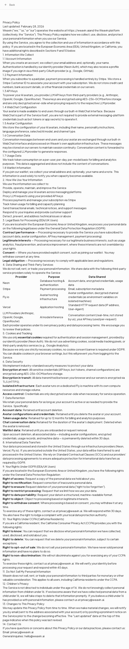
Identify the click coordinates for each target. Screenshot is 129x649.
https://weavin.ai (78, 30)
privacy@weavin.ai (70, 511)
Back (12, 4)
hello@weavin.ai (35, 636)
